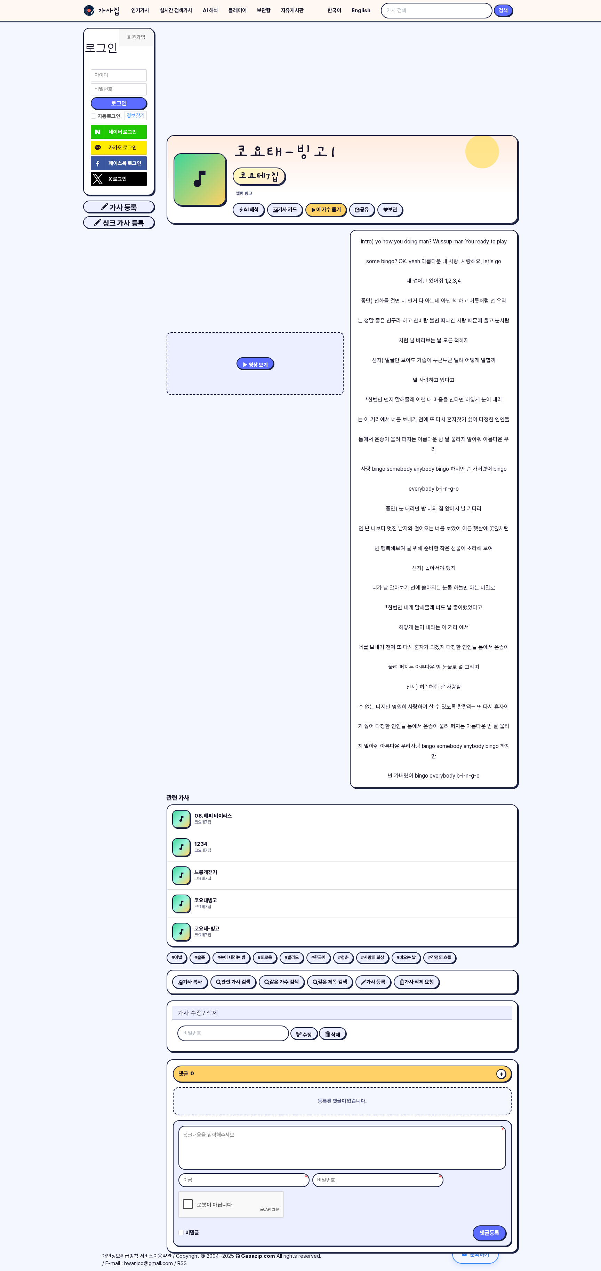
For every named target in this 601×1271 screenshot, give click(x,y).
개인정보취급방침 (120, 1256)
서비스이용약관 (155, 1256)
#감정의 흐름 (439, 957)
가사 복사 (192, 982)
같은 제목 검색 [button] (332, 982)
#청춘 (343, 957)
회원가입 (136, 37)
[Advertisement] (342, 80)
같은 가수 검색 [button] (284, 982)
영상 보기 (258, 365)
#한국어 (318, 957)
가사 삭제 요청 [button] (419, 982)
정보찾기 (136, 115)
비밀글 (192, 1233)
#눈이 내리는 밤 (231, 957)
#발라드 (292, 957)
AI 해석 (210, 10)
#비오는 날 (406, 957)
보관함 (264, 10)
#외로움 (265, 957)
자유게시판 (292, 10)
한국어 (334, 10)
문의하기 (479, 1254)
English (361, 10)
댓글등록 (489, 1233)
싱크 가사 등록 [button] (122, 223)
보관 (392, 209)
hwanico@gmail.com (148, 1263)
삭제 (335, 1035)
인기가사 (140, 10)
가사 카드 (287, 209)
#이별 (176, 957)
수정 (307, 1035)
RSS (182, 1263)
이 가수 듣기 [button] (328, 209)
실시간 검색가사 (176, 10)
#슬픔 (199, 957)
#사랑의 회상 (372, 957)
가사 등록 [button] (122, 207)
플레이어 (238, 10)
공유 (364, 209)
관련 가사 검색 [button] (235, 982)
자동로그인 (109, 116)
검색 (503, 10)
